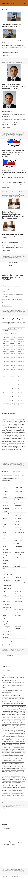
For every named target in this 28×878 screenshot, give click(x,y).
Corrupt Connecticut (15, 755)
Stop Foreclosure (15, 723)
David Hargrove (12, 774)
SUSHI (12, 787)
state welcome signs (9, 61)
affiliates (3, 804)
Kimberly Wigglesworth (7, 781)
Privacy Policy (4, 876)
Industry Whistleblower (15, 720)
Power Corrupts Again (16, 698)
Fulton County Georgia (9, 725)
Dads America (16, 744)
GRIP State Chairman (11, 472)
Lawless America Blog (16, 795)
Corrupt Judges (18, 725)
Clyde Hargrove (10, 773)
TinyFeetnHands (5, 792)
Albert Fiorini (14, 768)
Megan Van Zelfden (16, 784)
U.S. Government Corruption (8, 716)
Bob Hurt (4, 744)
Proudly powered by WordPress (14, 876)
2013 (3, 133)
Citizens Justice (16, 709)
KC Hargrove (16, 779)
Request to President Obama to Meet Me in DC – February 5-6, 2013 (13, 86)
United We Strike (22, 731)
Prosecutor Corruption (6, 723)
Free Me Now (22, 742)
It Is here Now (5, 733)
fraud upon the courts (17, 133)
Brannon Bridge (13, 769)
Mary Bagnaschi (9, 784)
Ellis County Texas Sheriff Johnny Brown (16, 788)
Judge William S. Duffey (19, 697)
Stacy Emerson (19, 790)
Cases (4, 824)
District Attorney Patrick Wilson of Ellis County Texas (13, 761)
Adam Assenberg (5, 738)
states (14, 61)
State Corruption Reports (13, 319)
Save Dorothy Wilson (16, 757)
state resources (15, 135)
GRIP (3, 695)
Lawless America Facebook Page (9, 328)
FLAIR (9, 747)
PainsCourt (16, 735)
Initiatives (22, 191)
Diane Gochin (7, 776)
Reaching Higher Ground (14, 741)
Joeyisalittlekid (19, 760)
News (19, 59)
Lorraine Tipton (5, 782)
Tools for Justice (9, 754)
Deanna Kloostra (19, 774)
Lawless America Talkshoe (8, 719)
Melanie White (23, 784)
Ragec (3, 725)
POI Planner (22, 795)
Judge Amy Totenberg (11, 712)
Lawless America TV (21, 717)
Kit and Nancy (20, 749)
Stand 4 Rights (9, 744)
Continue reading (7, 55)
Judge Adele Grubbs (17, 727)
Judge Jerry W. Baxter (15, 703)
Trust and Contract (12, 750)
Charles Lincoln (17, 747)
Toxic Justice (11, 697)
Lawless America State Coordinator (17, 327)
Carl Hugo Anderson (6, 703)
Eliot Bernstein (23, 709)
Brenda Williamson (20, 769)
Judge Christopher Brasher (7, 730)
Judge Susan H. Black (6, 731)
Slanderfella (9, 795)
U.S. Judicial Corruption (11, 706)
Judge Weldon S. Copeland (14, 714)
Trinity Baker (11, 792)
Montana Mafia (13, 766)
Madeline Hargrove (17, 782)
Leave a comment (19, 62)
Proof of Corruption (10, 722)
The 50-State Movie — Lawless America (11, 25)
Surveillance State (9, 735)
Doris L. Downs (11, 728)
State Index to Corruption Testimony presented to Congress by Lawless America (13, 153)
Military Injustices (14, 739)
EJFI (12, 747)
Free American (5, 750)
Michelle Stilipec (6, 785)
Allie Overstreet (20, 768)
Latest (21, 463)
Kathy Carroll (10, 779)
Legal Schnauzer (14, 731)
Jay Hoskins (9, 777)
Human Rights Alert (8, 709)
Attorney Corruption (19, 722)
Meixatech (8, 746)
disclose (12, 311)
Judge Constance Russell (18, 730)
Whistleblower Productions (18, 793)
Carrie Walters (4, 771)
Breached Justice (20, 701)
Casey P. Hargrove (11, 771)
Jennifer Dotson (14, 777)
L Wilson (19, 781)
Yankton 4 (20, 739)
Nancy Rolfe (18, 785)
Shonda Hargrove (5, 790)
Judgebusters (12, 738)
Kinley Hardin (14, 781)
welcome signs (11, 62)
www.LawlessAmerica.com (8, 682)
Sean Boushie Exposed (11, 760)
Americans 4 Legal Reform (16, 746)
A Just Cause (22, 723)
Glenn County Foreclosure (14, 733)
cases (3, 870)
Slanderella (4, 795)
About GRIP (22, 649)
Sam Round (9, 787)
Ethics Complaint (17, 719)
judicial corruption (9, 258)
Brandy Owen (7, 769)
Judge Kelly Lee (19, 712)
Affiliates (6, 667)
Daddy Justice (16, 742)
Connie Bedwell (17, 773)
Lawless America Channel (11, 717)
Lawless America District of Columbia (6, 371)
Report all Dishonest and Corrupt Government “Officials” (12, 277)
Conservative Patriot (13, 700)
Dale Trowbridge (6, 774)
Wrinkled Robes (19, 738)
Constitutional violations (8, 133)
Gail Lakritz (12, 776)
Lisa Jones (23, 781)
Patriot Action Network (10, 752)
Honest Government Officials (16, 711)
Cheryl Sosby (17, 771)
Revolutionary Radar (6, 755)
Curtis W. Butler (23, 773)
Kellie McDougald (22, 779)
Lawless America (8, 3)
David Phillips (22, 754)
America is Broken (9, 793)
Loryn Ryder (11, 782)
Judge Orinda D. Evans (6, 698)
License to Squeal (15, 708)
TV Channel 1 (23, 714)
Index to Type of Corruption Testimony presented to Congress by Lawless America (13, 215)
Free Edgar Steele (6, 711)
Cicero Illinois (16, 754)
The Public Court (9, 742)
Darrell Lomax (18, 752)
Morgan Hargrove (12, 785)
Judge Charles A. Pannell (20, 728)
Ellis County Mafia (13, 765)
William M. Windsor (12, 59)
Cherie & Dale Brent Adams (11, 749)
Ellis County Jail (15, 763)
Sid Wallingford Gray (13, 790)
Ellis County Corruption (7, 763)
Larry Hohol (9, 708)
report (7, 312)
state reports (9, 135)
